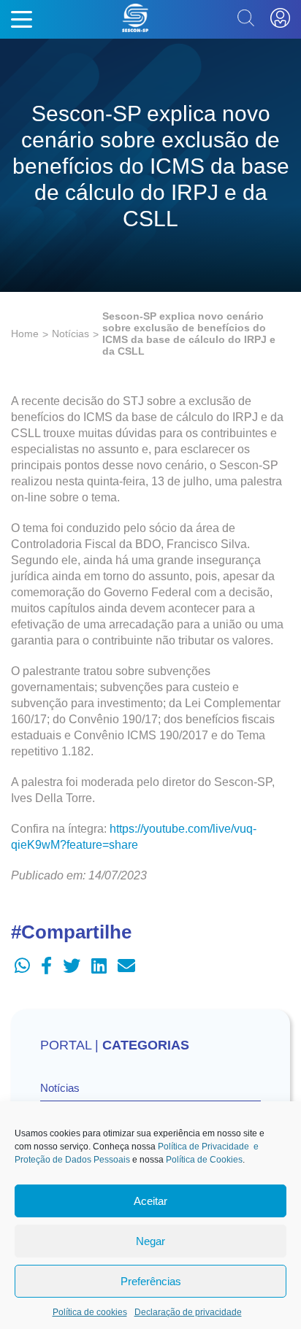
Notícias (70, 333)
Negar (150, 1241)
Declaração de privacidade (188, 1312)
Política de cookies (90, 1312)
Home (25, 333)
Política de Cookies (204, 1160)
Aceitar (150, 1201)
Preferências (151, 1281)
